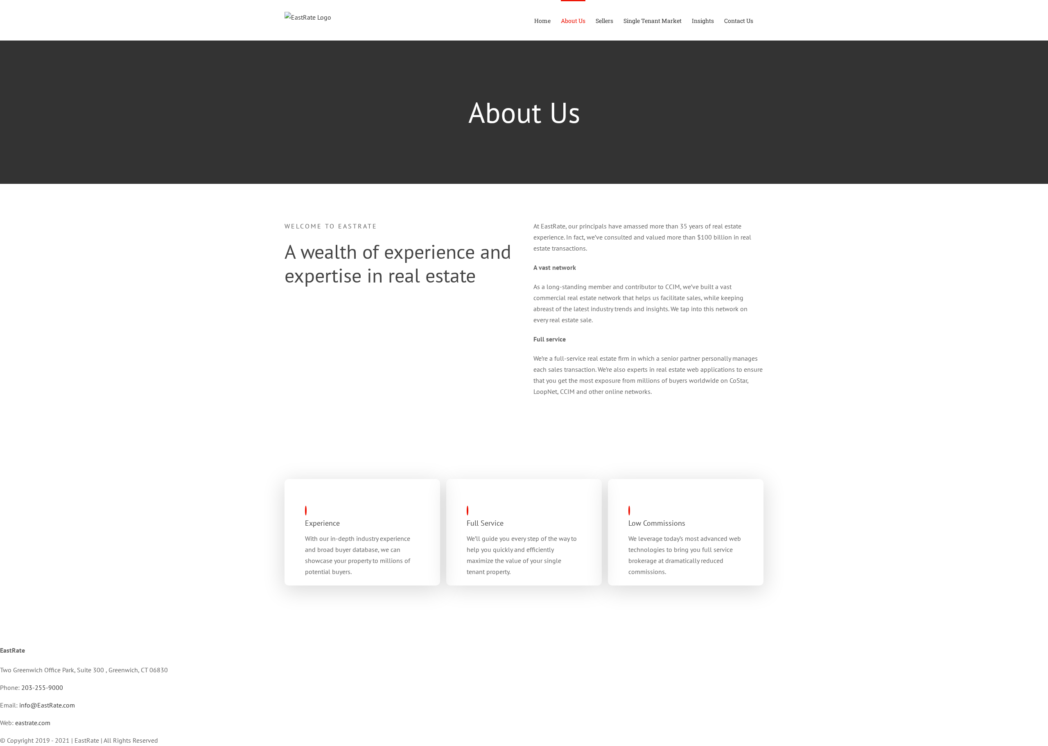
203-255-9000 (42, 687)
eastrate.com (32, 723)
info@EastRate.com (47, 705)
